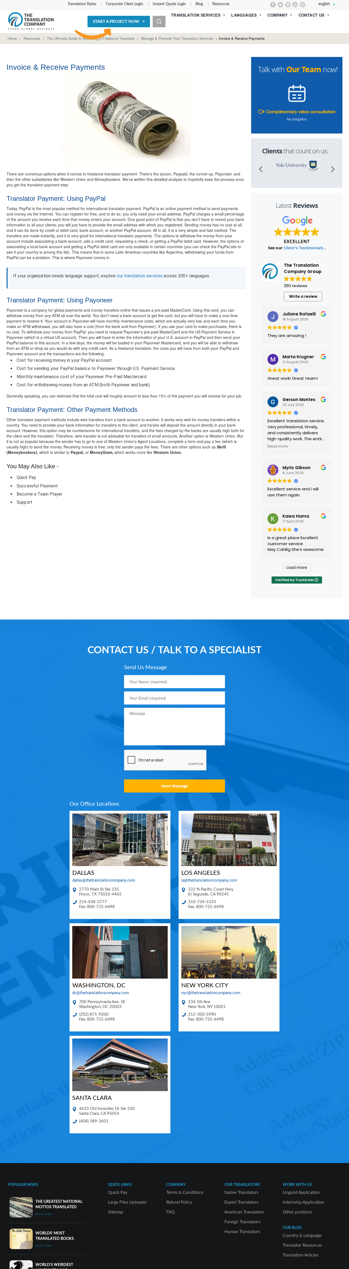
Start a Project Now (116, 22)
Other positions (297, 1212)
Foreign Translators (242, 1222)
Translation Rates (82, 4)
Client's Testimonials (304, 247)
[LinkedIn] (288, 4)
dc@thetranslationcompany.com (100, 993)
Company (277, 15)
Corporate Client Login (124, 4)
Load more (297, 567)
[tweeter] (280, 4)
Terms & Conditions (184, 1192)
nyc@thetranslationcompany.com (210, 993)
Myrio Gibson (296, 467)
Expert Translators (241, 1202)
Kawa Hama (295, 516)
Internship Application (303, 1202)
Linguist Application (301, 1192)
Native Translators (241, 1192)
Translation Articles (300, 1255)
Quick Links (120, 1185)
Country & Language (302, 1235)
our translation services (140, 275)
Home (12, 38)
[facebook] (273, 4)
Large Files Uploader (127, 1202)
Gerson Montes (298, 399)
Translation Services (195, 15)
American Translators (244, 1212)
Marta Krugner (298, 357)
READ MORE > (44, 1214)
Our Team (303, 69)
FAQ (170, 1212)
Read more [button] (277, 446)
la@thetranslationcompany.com (209, 880)
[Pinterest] (302, 4)
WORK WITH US (297, 1185)
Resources (221, 4)
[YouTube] (295, 4)
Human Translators (242, 1231)
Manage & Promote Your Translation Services (177, 38)
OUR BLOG (292, 1228)
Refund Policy (179, 1202)
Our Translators (242, 1185)
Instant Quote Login (169, 4)
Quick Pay (117, 1192)
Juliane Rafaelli (299, 314)
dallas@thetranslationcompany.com (103, 880)
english (324, 4)
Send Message (174, 785)
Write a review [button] (303, 296)
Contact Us (311, 15)
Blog (199, 4)
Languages (244, 15)
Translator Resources (302, 1245)
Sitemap (115, 1212)
